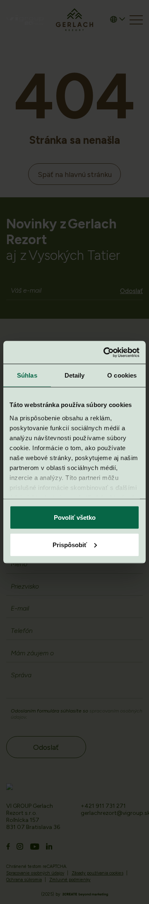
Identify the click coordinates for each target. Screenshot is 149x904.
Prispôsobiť (70, 544)
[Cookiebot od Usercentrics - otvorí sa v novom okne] (105, 352)
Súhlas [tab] (27, 375)
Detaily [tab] (75, 375)
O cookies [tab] (122, 375)
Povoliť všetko (75, 517)
